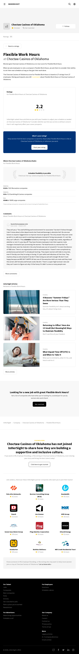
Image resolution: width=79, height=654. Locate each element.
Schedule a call (8, 618)
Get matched (29, 28)
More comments (11, 274)
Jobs (5, 587)
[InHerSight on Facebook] (58, 649)
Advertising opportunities (12, 615)
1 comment (36, 77)
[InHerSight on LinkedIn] (68, 649)
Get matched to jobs (10, 602)
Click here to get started (39, 464)
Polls (5, 596)
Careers (44, 618)
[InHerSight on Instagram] (73, 649)
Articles (6, 599)
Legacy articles (47, 634)
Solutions (45, 587)
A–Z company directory (50, 637)
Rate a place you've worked (12, 604)
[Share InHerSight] (53, 649)
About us (45, 615)
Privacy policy (47, 624)
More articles (10, 372)
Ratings (7, 37)
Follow (66, 26)
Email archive (46, 640)
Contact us (46, 621)
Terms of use (46, 627)
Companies (7, 590)
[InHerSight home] (14, 4)
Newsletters (7, 607)
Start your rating (39, 147)
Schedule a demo (48, 590)
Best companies (9, 593)
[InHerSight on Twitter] (63, 649)
